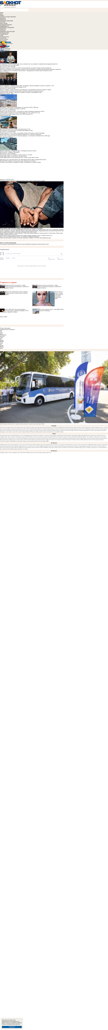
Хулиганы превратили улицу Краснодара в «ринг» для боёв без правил (29, 447)
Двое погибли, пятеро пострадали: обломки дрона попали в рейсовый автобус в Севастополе (20, 436)
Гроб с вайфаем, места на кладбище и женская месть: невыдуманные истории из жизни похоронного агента (26, 70)
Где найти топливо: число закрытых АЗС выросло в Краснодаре (59, 439)
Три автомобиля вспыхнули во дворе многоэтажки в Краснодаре (61, 430)
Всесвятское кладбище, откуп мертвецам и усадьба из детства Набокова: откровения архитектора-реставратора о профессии (30, 69)
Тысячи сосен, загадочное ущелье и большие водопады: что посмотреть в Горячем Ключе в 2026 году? (25, 135)
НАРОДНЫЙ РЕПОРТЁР (6, 24)
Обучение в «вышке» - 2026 (6, 93)
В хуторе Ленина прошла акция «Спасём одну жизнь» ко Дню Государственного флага (77, 427)
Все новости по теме (5, 66)
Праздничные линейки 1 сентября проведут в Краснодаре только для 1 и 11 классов (85, 446)
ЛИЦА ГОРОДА (3, 23)
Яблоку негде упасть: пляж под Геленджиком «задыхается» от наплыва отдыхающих (20, 134)
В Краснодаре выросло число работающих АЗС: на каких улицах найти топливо (19, 157)
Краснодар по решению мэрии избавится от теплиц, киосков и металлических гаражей (19, 444)
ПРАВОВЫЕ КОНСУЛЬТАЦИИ (7, 31)
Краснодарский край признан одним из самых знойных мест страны (92, 435)
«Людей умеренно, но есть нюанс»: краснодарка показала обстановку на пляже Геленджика (22, 133)
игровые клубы (45, 244)
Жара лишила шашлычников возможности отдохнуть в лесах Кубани (51, 444)
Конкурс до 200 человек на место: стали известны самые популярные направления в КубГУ (22, 111)
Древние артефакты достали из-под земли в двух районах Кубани (53, 446)
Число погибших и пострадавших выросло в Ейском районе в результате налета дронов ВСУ (58, 436)
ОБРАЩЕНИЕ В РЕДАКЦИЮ (7, 27)
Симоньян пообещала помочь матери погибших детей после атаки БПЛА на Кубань (47, 431)
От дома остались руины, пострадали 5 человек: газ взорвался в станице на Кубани (30, 430)
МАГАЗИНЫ (8, 49)
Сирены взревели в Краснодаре (71, 435)
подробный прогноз (4, 329)
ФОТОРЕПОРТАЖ (4, 37)
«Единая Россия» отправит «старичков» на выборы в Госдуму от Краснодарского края (21, 92)
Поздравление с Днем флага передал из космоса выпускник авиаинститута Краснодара (29, 441)
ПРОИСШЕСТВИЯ (4, 32)
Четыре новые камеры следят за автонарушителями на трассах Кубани (16, 427)
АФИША (2, 15)
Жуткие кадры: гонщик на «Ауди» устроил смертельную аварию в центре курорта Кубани (27, 439)
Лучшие (8, 258)
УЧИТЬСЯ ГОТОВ (8, 43)
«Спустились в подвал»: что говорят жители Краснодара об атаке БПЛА (48, 435)
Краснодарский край (5, 244)
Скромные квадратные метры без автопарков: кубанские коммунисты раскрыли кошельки (21, 91)
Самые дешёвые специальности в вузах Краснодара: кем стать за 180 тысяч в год (20, 112)
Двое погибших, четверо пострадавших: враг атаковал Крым (14, 452)
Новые (2, 258)
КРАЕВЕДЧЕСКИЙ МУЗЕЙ (6, 20)
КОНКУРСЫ (3, 19)
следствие (24, 244)
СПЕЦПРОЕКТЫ (4, 34)
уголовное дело (18, 244)
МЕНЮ (1, 12)
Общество (2, 179)
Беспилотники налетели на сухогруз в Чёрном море (77, 444)
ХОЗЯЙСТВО (3, 38)
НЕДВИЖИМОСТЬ (4, 26)
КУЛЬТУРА (2, 22)
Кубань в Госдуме (4, 72)
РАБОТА (9, 42)
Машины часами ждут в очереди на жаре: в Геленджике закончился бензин (59, 447)
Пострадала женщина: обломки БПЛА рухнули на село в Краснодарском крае (17, 435)
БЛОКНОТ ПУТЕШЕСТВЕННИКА (8, 16)
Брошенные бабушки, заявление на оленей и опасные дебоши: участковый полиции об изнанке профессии (25, 68)
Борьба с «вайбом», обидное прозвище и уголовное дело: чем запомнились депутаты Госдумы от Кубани (25, 89)
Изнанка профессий (4, 50)
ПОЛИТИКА (3, 30)
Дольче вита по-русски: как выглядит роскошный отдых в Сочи (39, 452)
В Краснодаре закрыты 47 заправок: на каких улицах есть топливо (16, 154)
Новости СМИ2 (3, 316)
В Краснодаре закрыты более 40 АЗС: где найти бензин (13, 156)
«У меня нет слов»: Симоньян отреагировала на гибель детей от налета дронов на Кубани (27, 438)
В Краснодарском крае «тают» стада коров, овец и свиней (27, 446)
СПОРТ (1, 35)
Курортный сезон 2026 (5, 115)
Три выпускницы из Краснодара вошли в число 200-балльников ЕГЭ (16, 114)
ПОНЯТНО (12, 1027)
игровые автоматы (37, 244)
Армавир (12, 244)
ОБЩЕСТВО (3, 28)
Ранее (13, 258)
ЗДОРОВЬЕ (3, 18)
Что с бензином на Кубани (6, 137)
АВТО (1, 14)
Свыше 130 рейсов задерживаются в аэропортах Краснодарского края (89, 430)
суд (32, 244)
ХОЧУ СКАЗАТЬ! (4, 39)
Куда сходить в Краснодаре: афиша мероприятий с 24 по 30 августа (45, 427)
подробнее (12, 329)
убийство (29, 244)
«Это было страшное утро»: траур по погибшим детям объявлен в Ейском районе (63, 438)
